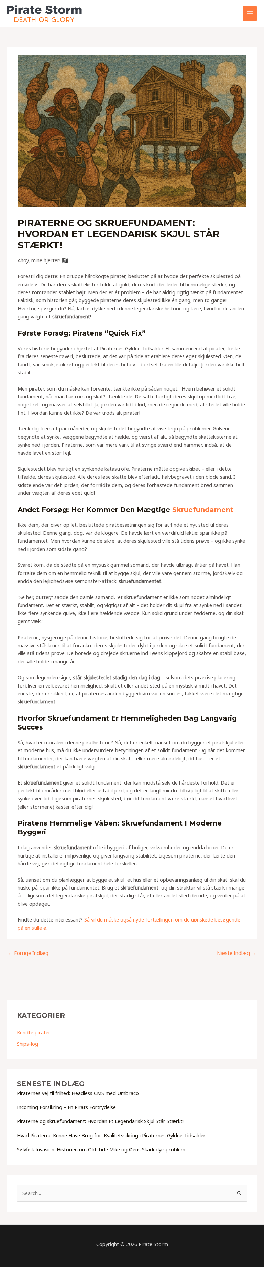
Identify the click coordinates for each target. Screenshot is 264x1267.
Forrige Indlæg (28, 952)
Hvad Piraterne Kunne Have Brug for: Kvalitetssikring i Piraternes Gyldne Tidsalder (111, 1135)
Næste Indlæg (236, 952)
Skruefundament (202, 509)
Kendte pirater (34, 1032)
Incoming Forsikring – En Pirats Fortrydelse (66, 1107)
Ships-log (27, 1043)
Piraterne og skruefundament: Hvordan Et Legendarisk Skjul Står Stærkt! (100, 1121)
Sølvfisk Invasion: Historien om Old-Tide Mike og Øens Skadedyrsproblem (101, 1149)
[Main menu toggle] (250, 13)
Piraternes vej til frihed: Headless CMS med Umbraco (78, 1092)
